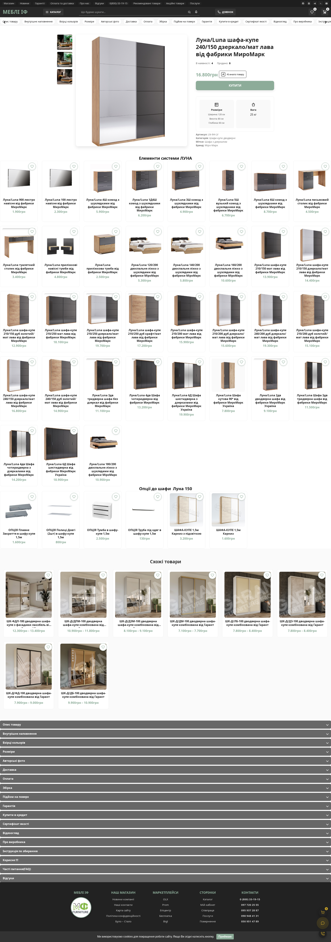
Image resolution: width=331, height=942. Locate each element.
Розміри (89, 21)
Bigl (165, 921)
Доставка (131, 21)
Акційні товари (175, 3)
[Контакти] (323, 934)
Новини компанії (123, 899)
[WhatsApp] (320, 3)
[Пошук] (189, 12)
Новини (24, 3)
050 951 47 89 (250, 921)
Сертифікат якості (256, 21)
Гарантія (207, 21)
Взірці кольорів (68, 21)
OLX (165, 899)
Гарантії (40, 3)
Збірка (163, 21)
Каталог (208, 899)
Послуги (195, 3)
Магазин (9, 3)
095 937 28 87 (250, 910)
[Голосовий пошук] (196, 12)
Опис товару (10, 21)
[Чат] (323, 923)
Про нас (84, 3)
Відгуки (99, 3)
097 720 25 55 (250, 904)
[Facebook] (303, 3)
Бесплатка (165, 916)
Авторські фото (110, 21)
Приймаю (225, 936)
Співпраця (207, 910)
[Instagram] (309, 3)
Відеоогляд (280, 21)
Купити (235, 85)
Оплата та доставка (62, 3)
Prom (165, 904)
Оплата (148, 21)
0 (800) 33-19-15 (250, 899)
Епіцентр (165, 910)
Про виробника (302, 21)
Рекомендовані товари (146, 3)
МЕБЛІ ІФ (15, 11)
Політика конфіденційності (123, 916)
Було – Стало (123, 921)
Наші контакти (123, 904)
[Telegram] (314, 3)
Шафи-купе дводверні (222, 138)
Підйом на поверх (184, 21)
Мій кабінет (207, 904)
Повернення (208, 921)
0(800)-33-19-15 (118, 3)
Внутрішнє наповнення (38, 21)
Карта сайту (123, 910)
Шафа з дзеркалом (216, 141)
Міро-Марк (211, 145)
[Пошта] (326, 3)
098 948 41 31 (250, 916)
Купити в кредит (229, 21)
